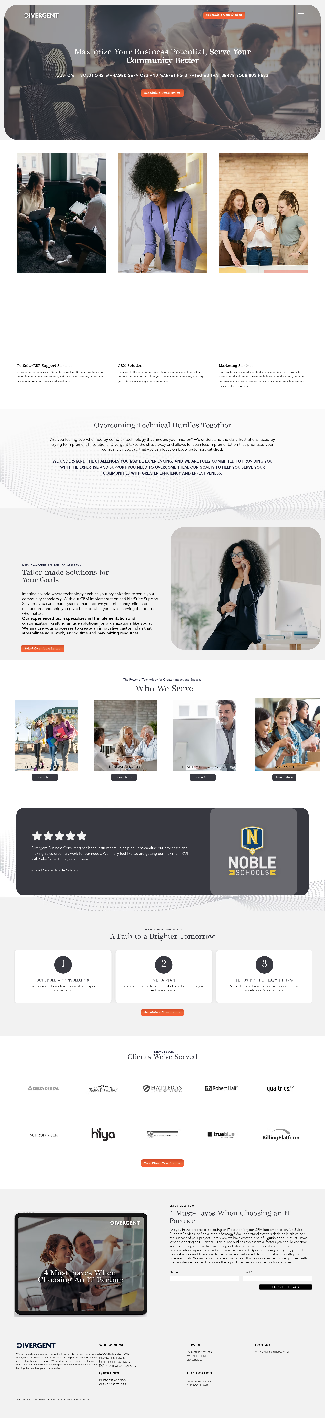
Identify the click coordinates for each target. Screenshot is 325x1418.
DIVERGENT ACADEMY (112, 1380)
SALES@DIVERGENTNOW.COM (272, 1352)
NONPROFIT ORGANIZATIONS (117, 1366)
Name (174, 1272)
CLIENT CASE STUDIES (112, 1384)
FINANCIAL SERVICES (112, 1357)
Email (246, 1272)
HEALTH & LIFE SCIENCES (114, 1361)
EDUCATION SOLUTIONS (114, 1353)
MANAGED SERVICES (198, 1356)
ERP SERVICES (194, 1359)
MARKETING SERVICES (199, 1352)
